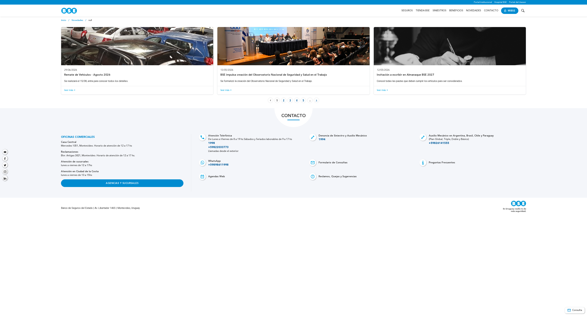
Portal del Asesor (517, 2)
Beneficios (456, 10)
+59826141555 (439, 143)
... (310, 100)
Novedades (473, 10)
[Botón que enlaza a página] (316, 100)
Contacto (491, 10)
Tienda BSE (423, 10)
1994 (322, 139)
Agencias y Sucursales (122, 183)
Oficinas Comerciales (78, 137)
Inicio (64, 20)
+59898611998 (218, 164)
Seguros (407, 10)
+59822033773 (218, 147)
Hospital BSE (500, 2)
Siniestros (439, 10)
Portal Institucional (483, 2)
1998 (211, 143)
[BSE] (69, 11)
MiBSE (511, 10)
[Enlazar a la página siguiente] (316, 100)
